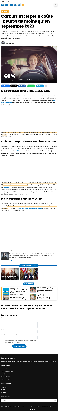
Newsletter (4, 374)
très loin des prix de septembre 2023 (30, 208)
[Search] (55, 400)
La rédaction (5, 369)
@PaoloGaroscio (26, 257)
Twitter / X (4, 389)
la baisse (6, 187)
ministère (18, 151)
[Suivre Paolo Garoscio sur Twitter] (10, 260)
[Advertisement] (29, 118)
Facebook (4, 387)
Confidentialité (34, 406)
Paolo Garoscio (13, 251)
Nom (2, 329)
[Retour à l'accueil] (26, 4)
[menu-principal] (55, 4)
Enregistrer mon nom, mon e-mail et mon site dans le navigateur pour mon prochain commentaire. (20, 341)
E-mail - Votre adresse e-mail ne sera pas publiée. (14, 335)
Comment (4, 321)
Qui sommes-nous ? (7, 371)
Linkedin (3, 392)
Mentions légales (6, 379)
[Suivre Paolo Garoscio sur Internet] (11, 260)
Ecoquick (5, 11)
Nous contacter (5, 376)
